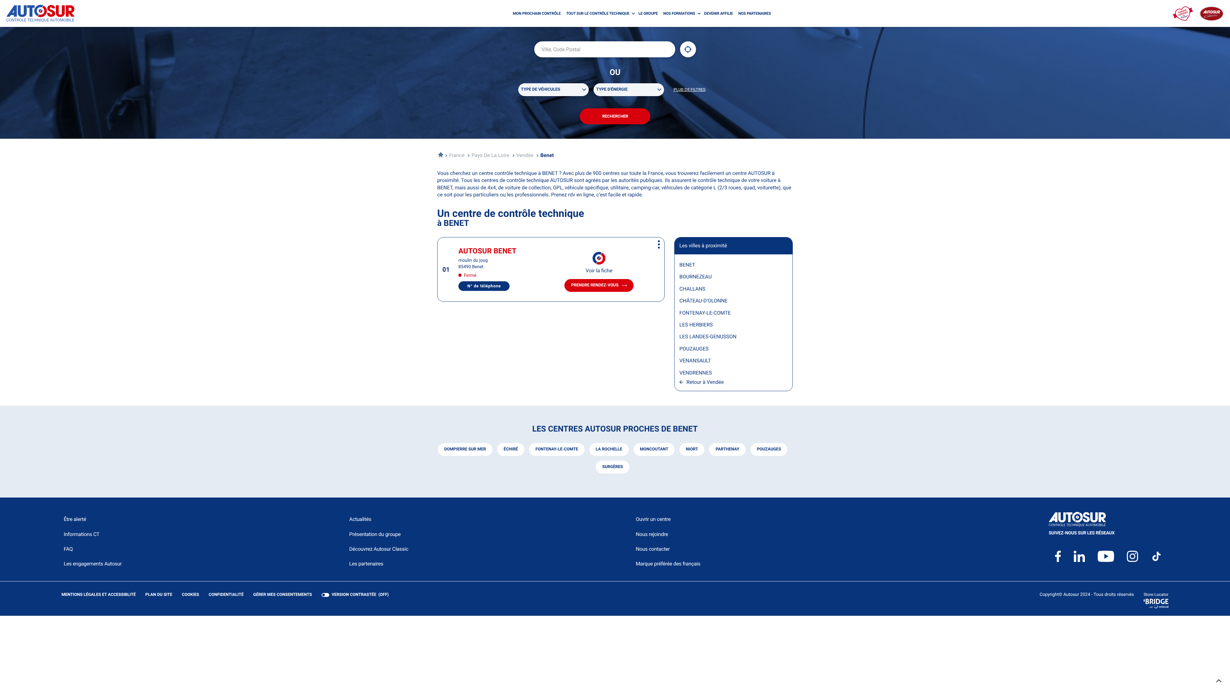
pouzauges (769, 449)
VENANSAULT (695, 361)
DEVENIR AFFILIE (718, 13)
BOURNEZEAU (695, 277)
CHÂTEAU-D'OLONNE (703, 301)
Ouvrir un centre (653, 519)
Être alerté (75, 519)
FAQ (68, 549)
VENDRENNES (695, 373)
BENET (687, 265)
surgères (612, 467)
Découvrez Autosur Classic (378, 549)
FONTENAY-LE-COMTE (705, 313)
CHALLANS (692, 289)
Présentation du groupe (375, 534)
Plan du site (158, 594)
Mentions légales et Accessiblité (99, 595)
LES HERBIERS (696, 325)
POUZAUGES (694, 349)
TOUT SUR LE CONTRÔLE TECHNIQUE (597, 13)
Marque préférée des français (668, 564)
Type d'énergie (612, 89)
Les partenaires (366, 564)
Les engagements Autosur (93, 564)
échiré (511, 449)
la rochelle (609, 449)
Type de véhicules (540, 89)
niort (692, 449)
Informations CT (81, 534)
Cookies (190, 595)
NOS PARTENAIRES (754, 13)
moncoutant (654, 449)
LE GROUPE (648, 13)
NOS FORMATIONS (679, 13)
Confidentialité (226, 595)
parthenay (727, 449)
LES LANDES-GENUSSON (707, 337)
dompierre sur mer (465, 449)
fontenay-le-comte (557, 449)
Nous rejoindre (652, 534)
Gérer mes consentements (282, 594)
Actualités (360, 519)
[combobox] (604, 49)
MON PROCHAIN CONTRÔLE (537, 13)
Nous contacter (653, 549)
